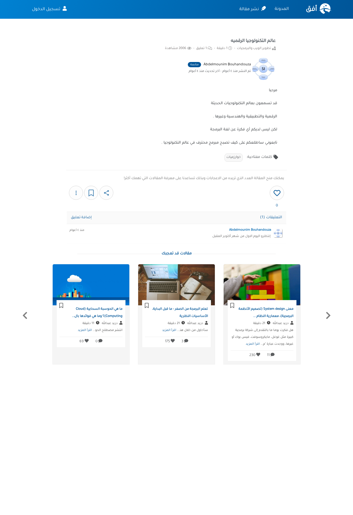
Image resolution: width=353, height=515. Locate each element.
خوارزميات (233, 157)
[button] (25, 315)
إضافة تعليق (81, 218)
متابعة (194, 64)
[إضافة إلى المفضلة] (91, 193)
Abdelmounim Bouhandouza (227, 65)
